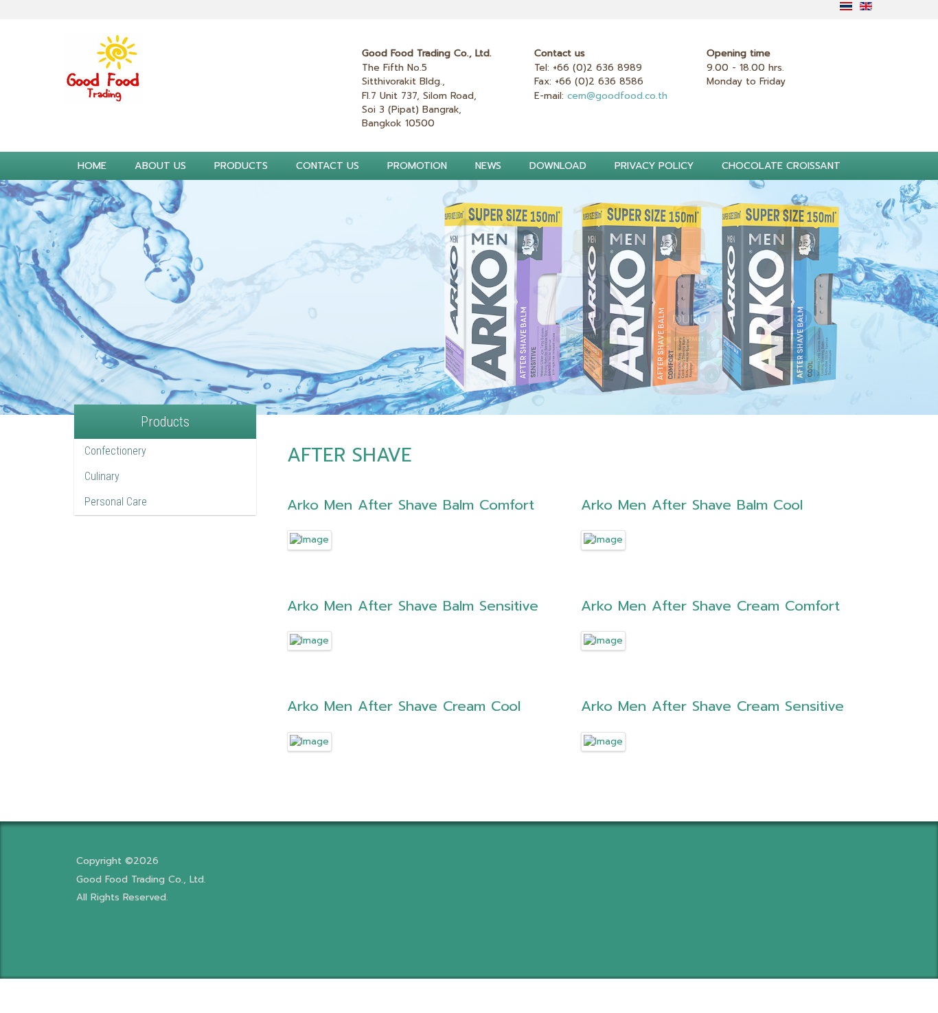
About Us (160, 165)
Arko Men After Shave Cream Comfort (710, 606)
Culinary (101, 476)
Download (557, 165)
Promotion (417, 165)
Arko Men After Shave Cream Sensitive (712, 706)
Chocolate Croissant (781, 165)
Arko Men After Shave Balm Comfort (410, 505)
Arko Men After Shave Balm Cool (692, 505)
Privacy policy (654, 165)
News (488, 165)
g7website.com (933, 763)
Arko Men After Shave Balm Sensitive (412, 606)
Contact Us (327, 165)
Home (92, 165)
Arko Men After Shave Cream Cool (404, 706)
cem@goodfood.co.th (617, 96)
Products (241, 165)
